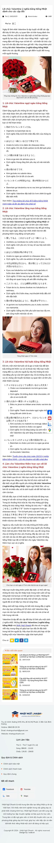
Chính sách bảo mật (11, 764)
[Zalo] (49, 424)
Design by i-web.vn (27, 832)
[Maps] (49, 430)
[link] (27, 659)
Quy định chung (9, 774)
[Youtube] (49, 418)
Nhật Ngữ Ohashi (23, 625)
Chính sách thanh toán (12, 769)
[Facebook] (49, 412)
